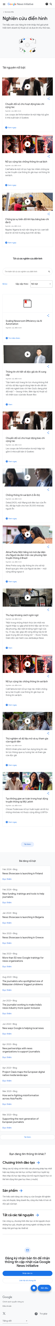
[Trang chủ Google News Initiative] (20, 4)
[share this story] (48, 99)
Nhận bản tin (27, 1273)
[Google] (7, 1297)
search (50, 4)
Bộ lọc (5, 284)
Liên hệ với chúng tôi (27, 1280)
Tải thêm (27, 844)
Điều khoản (7, 1306)
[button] (41, 284)
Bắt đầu (44, 1288)
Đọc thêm (7, 879)
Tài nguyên (9, 12)
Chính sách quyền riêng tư (13, 1302)
